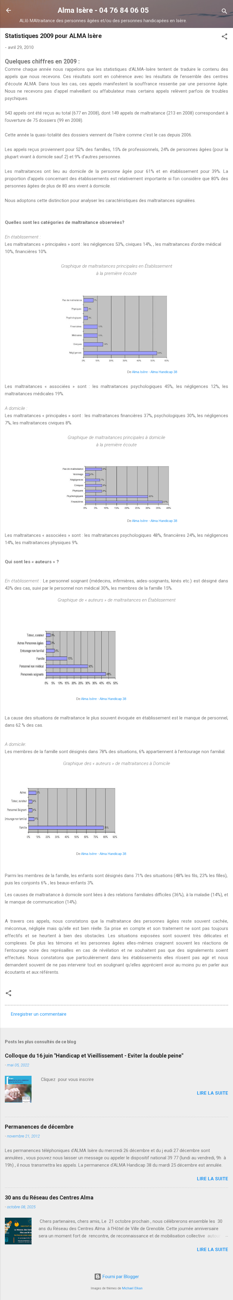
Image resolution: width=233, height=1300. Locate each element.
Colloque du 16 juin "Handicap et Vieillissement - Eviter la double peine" (94, 1055)
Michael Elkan (132, 1288)
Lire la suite (212, 1093)
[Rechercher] (224, 12)
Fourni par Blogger (120, 1276)
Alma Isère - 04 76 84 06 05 (103, 10)
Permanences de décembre (39, 1126)
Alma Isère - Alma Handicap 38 (154, 372)
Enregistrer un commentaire (38, 1014)
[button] (224, 37)
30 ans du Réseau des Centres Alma (49, 1197)
